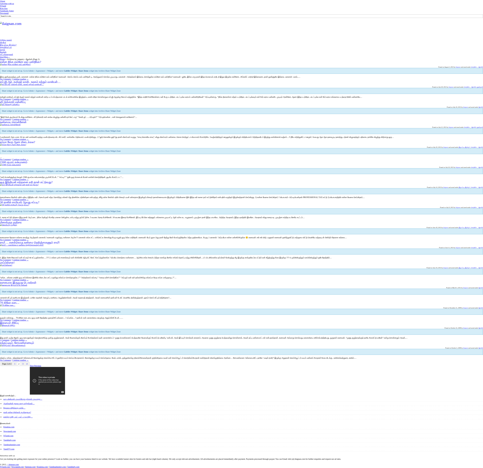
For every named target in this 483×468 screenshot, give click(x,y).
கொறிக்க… (5, 57)
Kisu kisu (4, 8)
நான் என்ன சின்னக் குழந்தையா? (17, 412)
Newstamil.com (9, 431)
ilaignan (458, 67)
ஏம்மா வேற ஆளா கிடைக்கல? (17, 142)
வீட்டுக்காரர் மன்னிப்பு (13, 102)
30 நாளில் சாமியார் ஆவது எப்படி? (19, 202)
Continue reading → (20, 79)
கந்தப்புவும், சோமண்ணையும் (17, 342)
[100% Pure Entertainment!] (10, 23)
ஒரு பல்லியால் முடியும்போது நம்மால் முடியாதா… (22, 399)
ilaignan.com (13, 464)
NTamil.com (8, 436)
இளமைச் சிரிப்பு (9, 322)
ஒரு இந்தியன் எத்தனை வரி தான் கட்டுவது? (26, 182)
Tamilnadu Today (7, 11)
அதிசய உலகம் (6, 40)
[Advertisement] (46, 33)
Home (2, 59)
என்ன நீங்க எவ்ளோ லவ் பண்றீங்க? (20, 61)
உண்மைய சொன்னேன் (13, 122)
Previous (37, 366)
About (2, 1)
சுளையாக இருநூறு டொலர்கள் (18, 282)
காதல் (2, 50)
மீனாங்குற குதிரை (11, 222)
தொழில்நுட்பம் (6, 47)
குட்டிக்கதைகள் (6, 54)
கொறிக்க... (474, 67)
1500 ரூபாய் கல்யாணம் (13, 162)
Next (32, 366)
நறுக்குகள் (480, 87)
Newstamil (4, 13)
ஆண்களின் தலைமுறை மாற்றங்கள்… (19, 404)
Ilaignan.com (30, 467)
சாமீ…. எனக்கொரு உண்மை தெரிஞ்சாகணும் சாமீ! (30, 242)
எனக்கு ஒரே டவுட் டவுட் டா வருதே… (18, 417)
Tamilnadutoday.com (11, 445)
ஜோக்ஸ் (3, 52)
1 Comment (4, 340)
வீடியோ (3, 42)
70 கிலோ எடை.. (9, 302)
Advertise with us (7, 4)
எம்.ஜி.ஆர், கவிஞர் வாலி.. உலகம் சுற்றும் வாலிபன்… (30, 81)
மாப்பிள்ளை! (7, 262)
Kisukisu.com (8, 427)
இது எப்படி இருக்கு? (8, 45)
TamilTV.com (8, 449)
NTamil (3, 6)
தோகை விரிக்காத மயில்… (14, 408)
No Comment (5, 79)
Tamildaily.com (9, 440)
